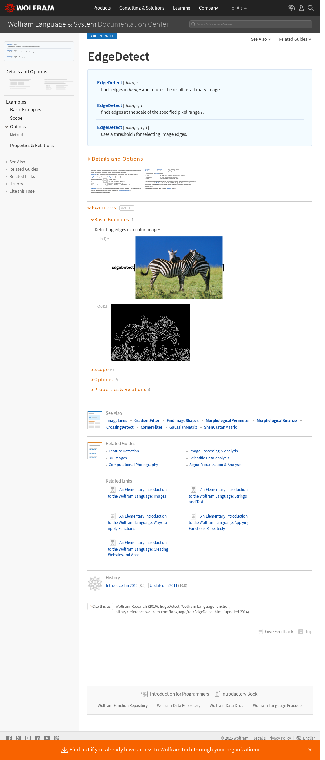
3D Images (118, 458)
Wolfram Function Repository (123, 705)
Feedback (279, 631)
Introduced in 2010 (126, 585)
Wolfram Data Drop (227, 705)
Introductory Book (239, 694)
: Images (159, 496)
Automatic (159, 169)
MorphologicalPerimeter (228, 420)
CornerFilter (151, 427)
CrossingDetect (120, 427)
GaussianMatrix (183, 427)
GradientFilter (147, 420)
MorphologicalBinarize (125, 190)
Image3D (169, 188)
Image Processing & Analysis (213, 451)
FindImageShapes (183, 420)
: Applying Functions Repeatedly (219, 525)
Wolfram (241, 738)
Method (147, 169)
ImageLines (116, 420)
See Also (259, 39)
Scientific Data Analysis (209, 458)
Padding (147, 171)
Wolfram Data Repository (179, 705)
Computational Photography (133, 464)
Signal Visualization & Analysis (215, 464)
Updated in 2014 (168, 585)
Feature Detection (124, 451)
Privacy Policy (279, 738)
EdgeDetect (9, 44)
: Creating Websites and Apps (138, 552)
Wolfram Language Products (277, 705)
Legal (258, 738)
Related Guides (293, 39)
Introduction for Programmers (179, 694)
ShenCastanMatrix (220, 427)
